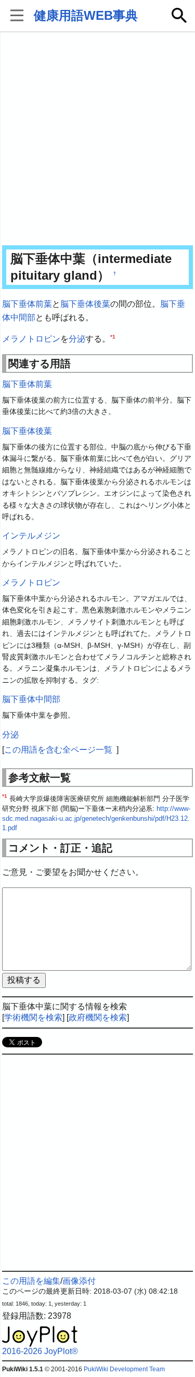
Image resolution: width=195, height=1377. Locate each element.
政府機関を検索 (98, 1017)
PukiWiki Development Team (124, 1369)
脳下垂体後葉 (85, 303)
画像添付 (79, 1280)
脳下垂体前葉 (27, 303)
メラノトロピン (31, 338)
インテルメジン (31, 535)
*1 (112, 337)
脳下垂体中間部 (31, 699)
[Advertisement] (97, 139)
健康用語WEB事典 (86, 15)
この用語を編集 (31, 1280)
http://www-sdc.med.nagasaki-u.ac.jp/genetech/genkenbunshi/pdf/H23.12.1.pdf (96, 818)
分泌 (77, 338)
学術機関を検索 (33, 1017)
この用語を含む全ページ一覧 (58, 749)
